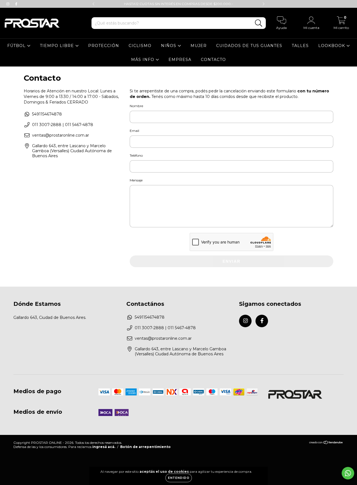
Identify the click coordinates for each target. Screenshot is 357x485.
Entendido (178, 478)
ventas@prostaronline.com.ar (60, 135)
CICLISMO (140, 45)
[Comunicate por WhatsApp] (348, 473)
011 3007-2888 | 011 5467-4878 (62, 124)
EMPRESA (179, 59)
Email (134, 131)
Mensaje (136, 180)
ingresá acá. (103, 447)
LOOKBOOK (332, 45)
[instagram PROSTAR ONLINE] (8, 3)
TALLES (300, 45)
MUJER (198, 45)
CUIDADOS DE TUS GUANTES (249, 45)
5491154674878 (47, 114)
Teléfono (136, 155)
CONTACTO (213, 59)
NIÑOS (169, 45)
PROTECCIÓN (103, 45)
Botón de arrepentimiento (145, 447)
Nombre (136, 106)
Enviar (231, 261)
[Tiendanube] (326, 443)
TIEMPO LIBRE (57, 45)
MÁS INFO (143, 59)
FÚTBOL (17, 45)
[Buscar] (258, 23)
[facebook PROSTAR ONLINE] (16, 3)
